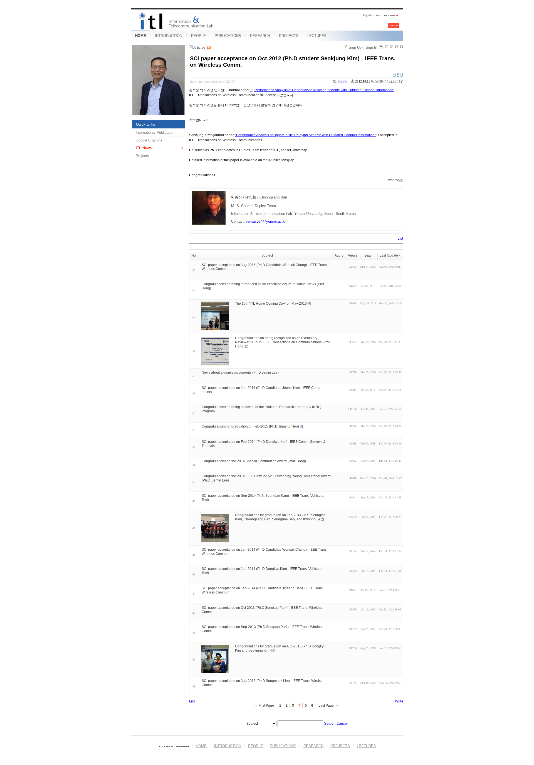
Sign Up (355, 47)
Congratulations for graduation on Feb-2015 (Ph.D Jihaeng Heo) (250, 426)
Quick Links (145, 124)
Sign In (371, 47)
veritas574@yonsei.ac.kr (266, 221)
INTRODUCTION (168, 36)
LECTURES (317, 36)
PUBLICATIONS (228, 36)
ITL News (144, 148)
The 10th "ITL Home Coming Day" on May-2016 (271, 303)
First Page (266, 705)
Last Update (389, 255)
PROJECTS (288, 36)
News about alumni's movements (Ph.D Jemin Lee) (240, 372)
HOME (140, 36)
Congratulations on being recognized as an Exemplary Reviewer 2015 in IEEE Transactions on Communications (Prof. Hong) (282, 342)
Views (352, 255)
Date (368, 255)
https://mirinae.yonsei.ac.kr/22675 (212, 81)
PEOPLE (198, 36)
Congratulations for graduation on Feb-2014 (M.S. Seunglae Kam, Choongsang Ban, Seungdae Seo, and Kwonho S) (280, 517)
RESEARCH (260, 36)
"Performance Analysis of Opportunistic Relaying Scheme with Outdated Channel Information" (324, 90)
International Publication (155, 132)
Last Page (326, 705)
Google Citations (149, 140)
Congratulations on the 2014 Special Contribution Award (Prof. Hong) (254, 461)
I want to (393, 180)
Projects (142, 156)
